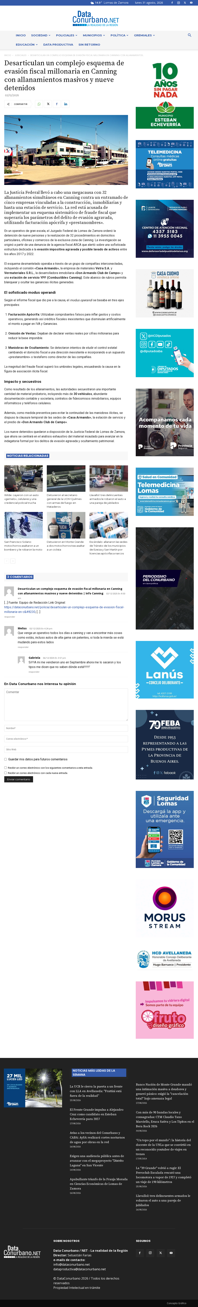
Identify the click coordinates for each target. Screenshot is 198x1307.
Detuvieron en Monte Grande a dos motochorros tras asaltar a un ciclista (66, 545)
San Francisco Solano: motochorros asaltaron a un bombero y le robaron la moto (23, 545)
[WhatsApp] (39, 104)
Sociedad (39, 35)
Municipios (92, 35)
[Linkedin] (65, 104)
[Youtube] (191, 2)
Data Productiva (58, 44)
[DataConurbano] (99, 18)
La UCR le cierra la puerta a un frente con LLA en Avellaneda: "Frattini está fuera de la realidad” (96, 1091)
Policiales (65, 35)
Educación (25, 44)
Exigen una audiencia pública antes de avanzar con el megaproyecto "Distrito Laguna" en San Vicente (97, 1160)
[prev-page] (6, 561)
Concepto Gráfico (176, 1303)
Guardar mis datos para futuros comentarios (37, 759)
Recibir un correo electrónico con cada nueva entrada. (38, 773)
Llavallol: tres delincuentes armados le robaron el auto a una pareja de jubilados (108, 499)
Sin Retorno (89, 44)
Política (118, 35)
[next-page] (12, 561)
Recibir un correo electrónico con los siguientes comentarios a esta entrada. (50, 767)
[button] (189, 35)
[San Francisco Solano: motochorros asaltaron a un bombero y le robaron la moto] (23, 525)
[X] (185, 2)
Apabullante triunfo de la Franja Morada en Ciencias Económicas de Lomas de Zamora (99, 1183)
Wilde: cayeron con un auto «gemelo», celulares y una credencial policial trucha (21, 499)
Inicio (21, 35)
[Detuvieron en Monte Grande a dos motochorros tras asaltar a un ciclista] (66, 525)
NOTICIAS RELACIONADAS (27, 456)
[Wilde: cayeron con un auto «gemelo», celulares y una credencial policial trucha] (23, 478)
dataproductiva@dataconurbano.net (79, 1269)
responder (9, 617)
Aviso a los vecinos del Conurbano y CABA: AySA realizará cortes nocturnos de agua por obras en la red (97, 1137)
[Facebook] (172, 2)
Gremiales (143, 35)
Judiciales (20, 55)
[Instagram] (178, 2)
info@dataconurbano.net (71, 1264)
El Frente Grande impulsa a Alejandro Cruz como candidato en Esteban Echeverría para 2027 (96, 1114)
